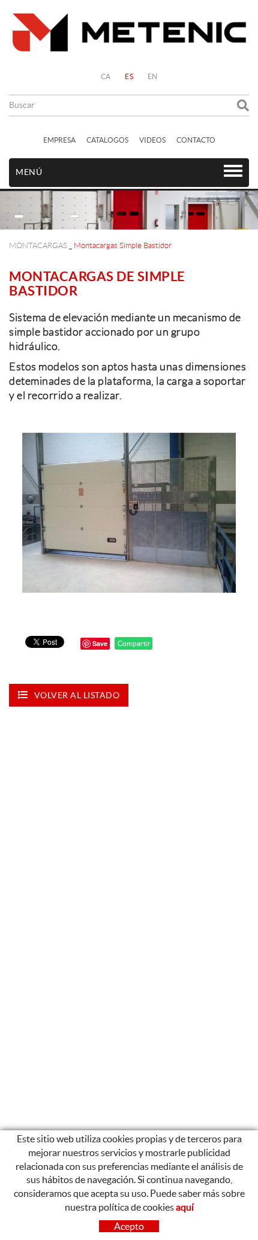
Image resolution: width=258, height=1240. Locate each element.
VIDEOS (152, 140)
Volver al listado (77, 695)
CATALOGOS (107, 140)
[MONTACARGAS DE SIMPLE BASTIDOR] (129, 513)
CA (106, 76)
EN (153, 76)
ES (129, 76)
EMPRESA (59, 140)
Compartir (133, 643)
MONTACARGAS (38, 245)
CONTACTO (195, 140)
